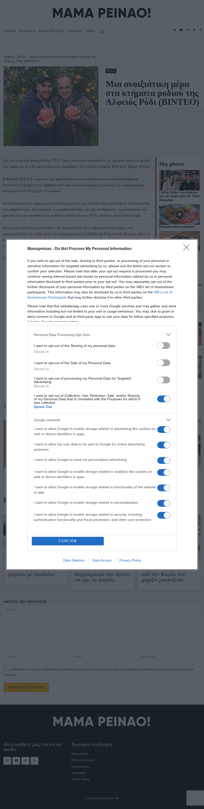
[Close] (188, 249)
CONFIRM (67, 541)
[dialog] (102, 404)
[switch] (163, 345)
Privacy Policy (130, 560)
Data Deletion (74, 560)
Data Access (102, 560)
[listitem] (102, 334)
